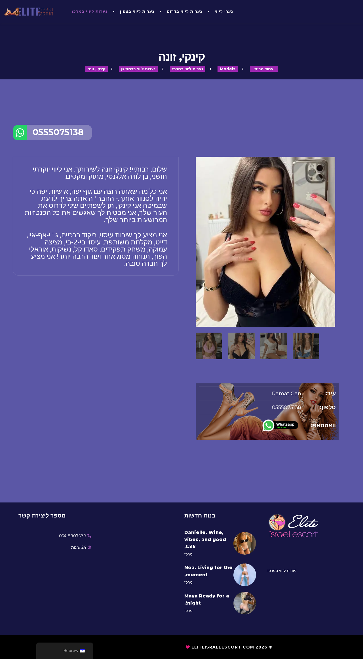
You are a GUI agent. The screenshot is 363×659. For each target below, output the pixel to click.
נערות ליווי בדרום (184, 11)
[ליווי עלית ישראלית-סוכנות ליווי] (30, 11)
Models (227, 68)
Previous (198, 298)
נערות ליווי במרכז (89, 11)
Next (336, 298)
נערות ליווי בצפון (137, 11)
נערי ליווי (224, 11)
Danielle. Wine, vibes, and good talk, (205, 539)
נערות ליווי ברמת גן (138, 68)
